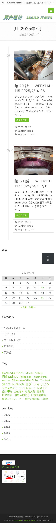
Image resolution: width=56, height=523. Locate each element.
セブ (28, 384)
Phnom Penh (40, 376)
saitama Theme (29, 520)
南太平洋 (7, 391)
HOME (23, 34)
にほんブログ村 (10, 466)
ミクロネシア (9, 387)
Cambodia (8, 373)
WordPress (18, 520)
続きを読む (21, 120)
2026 (7, 414)
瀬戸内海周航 (32, 398)
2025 (31, 34)
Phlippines (25, 376)
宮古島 (40, 391)
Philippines (10, 376)
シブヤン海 (18, 384)
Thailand (45, 380)
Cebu (20, 373)
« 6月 (24, 307)
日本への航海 (21, 395)
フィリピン (41, 384)
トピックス (10, 333)
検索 (4, 250)
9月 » (32, 307)
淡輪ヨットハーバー (13, 398)
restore (6, 380)
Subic (35, 380)
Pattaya (38, 373)
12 (42, 288)
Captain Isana (25, 130)
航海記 (7, 352)
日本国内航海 (38, 395)
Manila (29, 373)
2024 (7, 427)
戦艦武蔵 (7, 395)
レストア (42, 387)
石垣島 (44, 398)
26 (42, 297)
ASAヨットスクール (14, 327)
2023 (7, 433)
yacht (6, 384)
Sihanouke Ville (21, 380)
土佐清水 (18, 391)
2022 (7, 439)
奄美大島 (30, 391)
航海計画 (8, 346)
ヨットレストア (26, 134)
